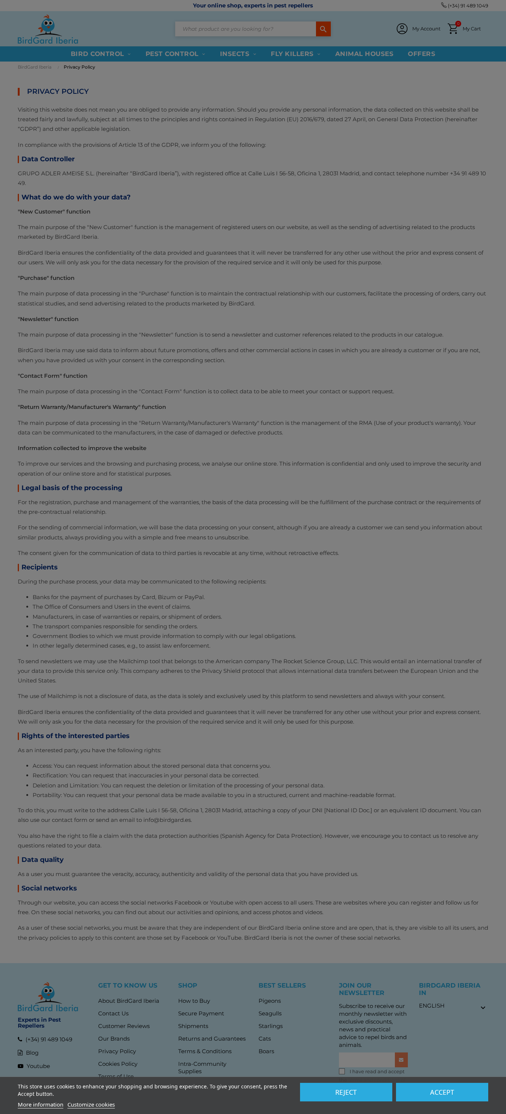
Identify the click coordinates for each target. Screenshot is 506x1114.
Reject (346, 1092)
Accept (442, 1092)
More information (40, 1104)
